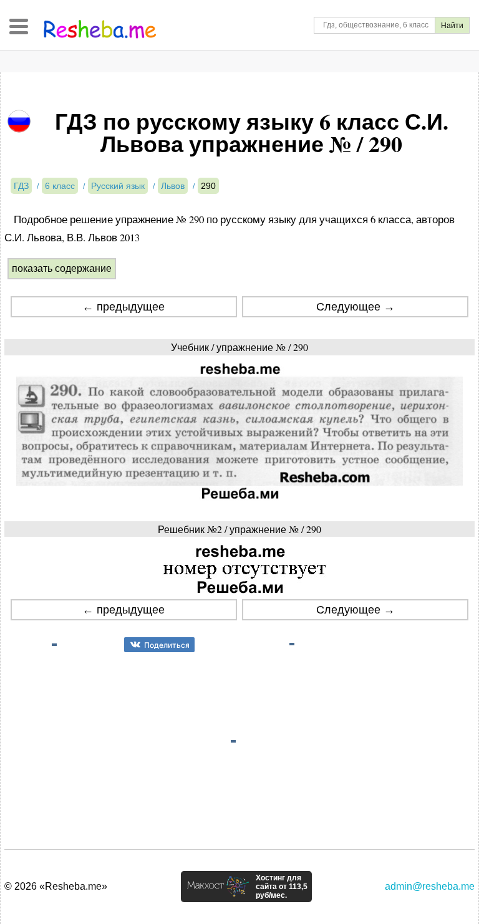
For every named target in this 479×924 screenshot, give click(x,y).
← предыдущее (123, 307)
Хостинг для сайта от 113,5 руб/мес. (281, 886)
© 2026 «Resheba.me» (55, 886)
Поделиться (167, 645)
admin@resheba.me (430, 886)
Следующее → (355, 307)
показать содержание (62, 268)
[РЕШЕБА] (100, 29)
